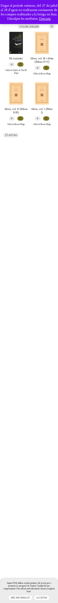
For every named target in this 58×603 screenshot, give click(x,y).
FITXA (12, 64)
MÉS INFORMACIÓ (20, 597)
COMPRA (20, 64)
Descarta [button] (45, 18)
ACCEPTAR (41, 597)
